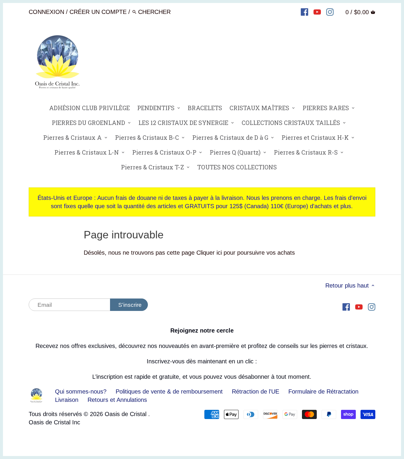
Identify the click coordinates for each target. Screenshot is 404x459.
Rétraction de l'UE (255, 391)
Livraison (67, 400)
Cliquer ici (209, 252)
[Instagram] (330, 11)
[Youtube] (317, 11)
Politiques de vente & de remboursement (169, 391)
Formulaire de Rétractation (323, 391)
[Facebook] (304, 11)
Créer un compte (98, 12)
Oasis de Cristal (126, 414)
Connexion (46, 12)
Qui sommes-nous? (80, 391)
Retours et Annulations (117, 400)
